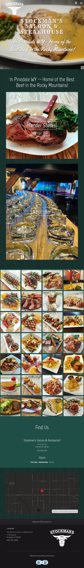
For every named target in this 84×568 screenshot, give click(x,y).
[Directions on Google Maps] (42, 493)
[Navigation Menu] (81, 3)
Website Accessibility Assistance (42, 556)
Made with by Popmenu (27, 521)
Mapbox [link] (56, 511)
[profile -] (76, 3)
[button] (10, 280)
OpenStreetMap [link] (63, 511)
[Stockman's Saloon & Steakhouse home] (14, 8)
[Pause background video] (82, 67)
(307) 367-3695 (12, 540)
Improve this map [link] (72, 511)
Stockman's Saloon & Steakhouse (62, 538)
